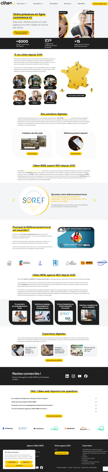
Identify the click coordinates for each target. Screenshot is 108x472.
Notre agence (54, 3)
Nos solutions (37, 3)
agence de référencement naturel (33, 171)
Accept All (19, 465)
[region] (19, 459)
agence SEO (67, 118)
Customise (12, 462)
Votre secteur (21, 3)
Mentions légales (61, 467)
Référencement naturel (88, 458)
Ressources (67, 3)
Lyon (56, 449)
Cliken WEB (81, 3)
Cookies (70, 467)
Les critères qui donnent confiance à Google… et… (30, 350)
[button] (13, 200)
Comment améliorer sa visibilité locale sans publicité (60, 350)
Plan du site (77, 467)
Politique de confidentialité (89, 467)
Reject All (26, 462)
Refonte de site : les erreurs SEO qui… (89, 349)
